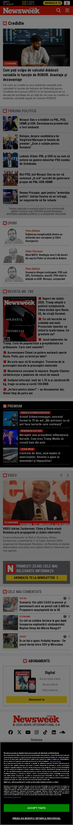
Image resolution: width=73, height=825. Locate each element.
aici (17, 773)
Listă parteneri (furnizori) (12, 797)
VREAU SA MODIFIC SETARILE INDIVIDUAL (36, 818)
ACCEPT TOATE (36, 808)
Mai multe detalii (55, 761)
